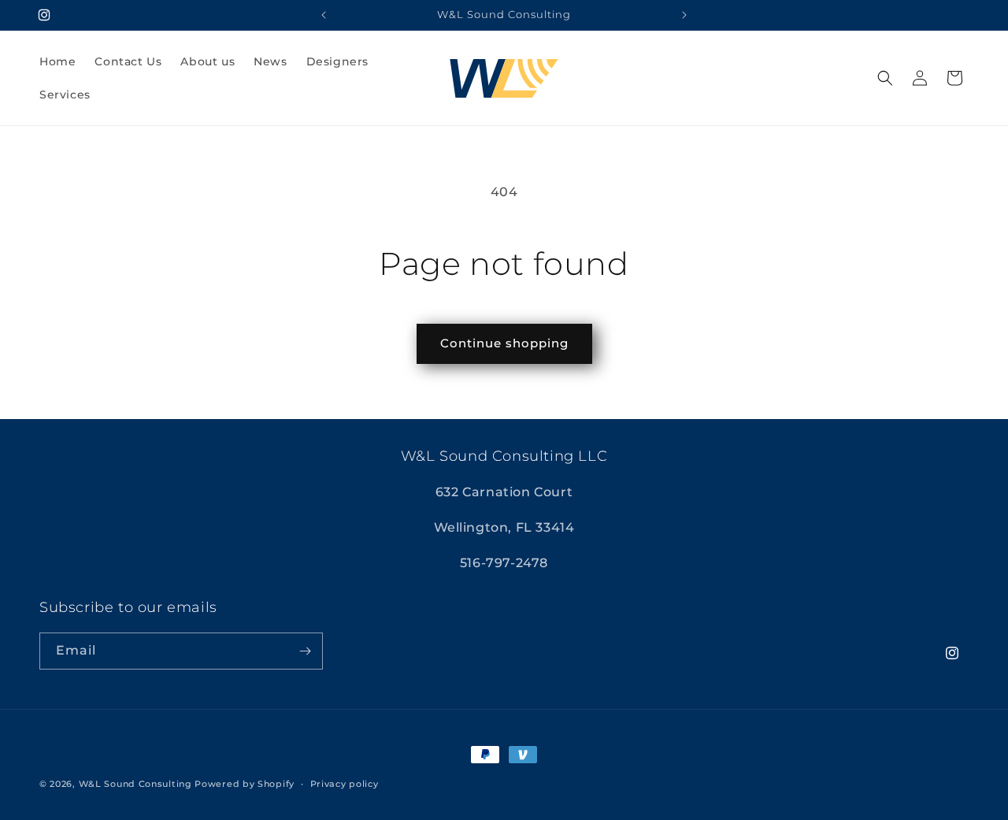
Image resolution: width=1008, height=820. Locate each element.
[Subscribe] (304, 651)
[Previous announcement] (323, 15)
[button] (885, 78)
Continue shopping (504, 343)
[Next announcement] (684, 15)
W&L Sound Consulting (135, 783)
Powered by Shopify (245, 783)
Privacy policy (344, 783)
